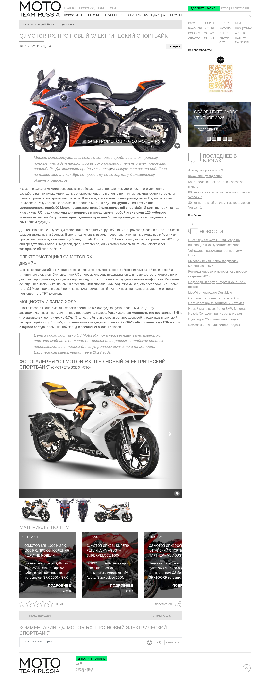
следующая (162, 615)
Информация (84, 668)
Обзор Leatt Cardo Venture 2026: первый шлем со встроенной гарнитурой (216, 115)
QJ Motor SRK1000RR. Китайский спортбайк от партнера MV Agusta (171, 550)
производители (91, 8)
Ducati (209, 23)
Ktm (238, 23)
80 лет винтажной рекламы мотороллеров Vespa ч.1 (219, 205)
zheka (67, 590)
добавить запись (204, 8)
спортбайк (43, 24)
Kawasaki (195, 28)
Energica (109, 169)
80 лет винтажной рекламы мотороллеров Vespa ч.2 (219, 195)
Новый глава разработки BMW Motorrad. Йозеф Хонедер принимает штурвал (217, 311)
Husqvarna (243, 28)
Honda (224, 23)
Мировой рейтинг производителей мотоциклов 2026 (213, 263)
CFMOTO (194, 38)
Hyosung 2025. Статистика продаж (213, 319)
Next (185, 510)
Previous (16, 510)
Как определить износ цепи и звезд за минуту (215, 184)
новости (71, 15)
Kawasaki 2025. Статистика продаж (214, 325)
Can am (209, 33)
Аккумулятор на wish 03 (205, 170)
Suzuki (209, 28)
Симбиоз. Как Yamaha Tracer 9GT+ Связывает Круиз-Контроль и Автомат (216, 301)
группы (111, 15)
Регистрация (240, 8)
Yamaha (225, 28)
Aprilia (240, 33)
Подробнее (59, 585)
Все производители (200, 50)
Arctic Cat (224, 40)
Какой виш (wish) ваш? (205, 176)
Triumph (210, 38)
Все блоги (194, 215)
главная (70, 8)
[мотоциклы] (40, 9)
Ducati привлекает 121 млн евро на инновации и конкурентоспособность (215, 242)
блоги (111, 8)
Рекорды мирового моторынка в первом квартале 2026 (217, 274)
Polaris (194, 33)
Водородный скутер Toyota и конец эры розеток (217, 284)
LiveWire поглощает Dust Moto (210, 292)
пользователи (130, 15)
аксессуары (172, 15)
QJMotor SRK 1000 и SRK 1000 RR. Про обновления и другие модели (46, 550)
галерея (174, 46)
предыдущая (40, 615)
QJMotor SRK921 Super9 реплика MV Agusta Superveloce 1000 (108, 550)
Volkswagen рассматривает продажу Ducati (215, 253)
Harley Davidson (242, 40)
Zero (95, 169)
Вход (224, 8)
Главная (28, 24)
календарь (152, 15)
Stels (223, 33)
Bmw (191, 23)
